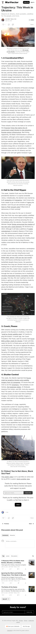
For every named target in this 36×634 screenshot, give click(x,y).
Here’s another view (23, 479)
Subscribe (26, 2)
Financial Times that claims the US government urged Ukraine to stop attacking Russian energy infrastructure (16, 130)
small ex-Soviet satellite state (12, 334)
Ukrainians (15, 385)
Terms (25, 620)
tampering (18, 200)
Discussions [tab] (14, 556)
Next (30, 523)
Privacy (21, 620)
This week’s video (7, 477)
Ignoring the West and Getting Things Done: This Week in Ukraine (13, 574)
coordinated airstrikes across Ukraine (20, 63)
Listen (32, 20)
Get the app (26, 626)
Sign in (32, 2)
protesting (8, 200)
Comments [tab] (5, 535)
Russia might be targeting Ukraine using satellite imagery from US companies (16, 380)
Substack (9, 630)
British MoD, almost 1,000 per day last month (16, 257)
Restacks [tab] (12, 535)
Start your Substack (13, 626)
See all (5, 599)
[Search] (33, 556)
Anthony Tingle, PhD (10, 19)
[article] (18, 565)
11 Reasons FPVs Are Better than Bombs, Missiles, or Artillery (12, 562)
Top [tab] (3, 556)
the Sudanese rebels (14, 387)
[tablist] (8, 535)
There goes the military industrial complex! (13, 565)
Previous (6, 523)
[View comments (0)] (9, 24)
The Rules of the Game (9, 587)
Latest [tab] (7, 556)
